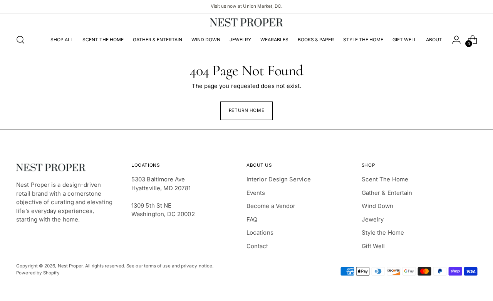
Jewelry (373, 219)
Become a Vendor (270, 206)
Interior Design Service (278, 179)
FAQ (251, 219)
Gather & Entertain (387, 192)
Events (255, 192)
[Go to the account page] (456, 39)
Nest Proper (70, 266)
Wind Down (378, 206)
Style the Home (383, 232)
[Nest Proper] (246, 22)
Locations (259, 232)
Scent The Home (385, 179)
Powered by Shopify (37, 273)
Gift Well (373, 246)
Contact (257, 246)
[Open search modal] (20, 39)
